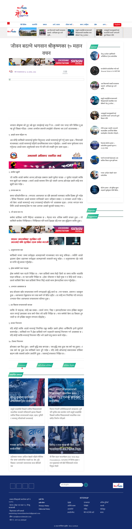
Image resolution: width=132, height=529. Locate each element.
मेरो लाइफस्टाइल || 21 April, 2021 (25, 72)
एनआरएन (87, 502)
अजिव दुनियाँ (104, 502)
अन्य (104, 24)
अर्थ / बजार (56, 24)
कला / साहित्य (84, 24)
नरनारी (102, 506)
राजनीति (34, 24)
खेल (95, 24)
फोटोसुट (102, 509)
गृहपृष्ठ (69, 502)
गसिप (85, 509)
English (117, 24)
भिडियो (86, 506)
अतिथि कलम (71, 506)
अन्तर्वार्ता (70, 509)
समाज (45, 24)
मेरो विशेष (23, 24)
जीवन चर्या (69, 24)
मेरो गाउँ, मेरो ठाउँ (89, 512)
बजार (101, 512)
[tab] (22, 365)
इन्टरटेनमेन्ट (71, 512)
